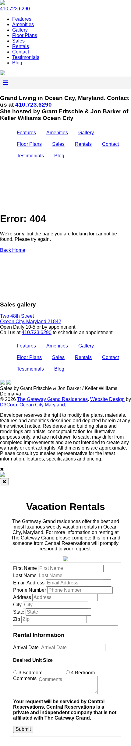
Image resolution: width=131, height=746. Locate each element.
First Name (25, 568)
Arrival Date (26, 647)
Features (21, 19)
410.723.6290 (15, 8)
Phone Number (29, 590)
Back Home (12, 250)
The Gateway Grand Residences (52, 399)
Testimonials (25, 57)
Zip (16, 619)
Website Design (107, 399)
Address (22, 597)
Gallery (20, 30)
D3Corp (8, 404)
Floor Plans (24, 35)
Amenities (23, 24)
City (17, 604)
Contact (20, 51)
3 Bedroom (29, 672)
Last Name (25, 575)
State (18, 611)
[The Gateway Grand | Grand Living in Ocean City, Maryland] (2, 73)
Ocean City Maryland (42, 404)
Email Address (28, 582)
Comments (25, 678)
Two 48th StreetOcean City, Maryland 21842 (30, 318)
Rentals (20, 46)
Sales (18, 40)
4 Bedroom (82, 672)
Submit (23, 729)
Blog (17, 62)
